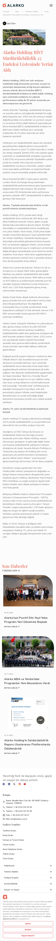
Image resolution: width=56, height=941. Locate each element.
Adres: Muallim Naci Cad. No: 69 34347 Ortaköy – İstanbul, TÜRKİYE (27, 801)
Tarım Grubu (8, 858)
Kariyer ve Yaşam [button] (11, 889)
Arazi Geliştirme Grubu (12, 849)
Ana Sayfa (6, 11)
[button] (51, 5)
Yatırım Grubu (9, 854)
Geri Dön (10, 23)
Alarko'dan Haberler (31, 11)
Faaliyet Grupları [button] (11, 877)
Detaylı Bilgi (10, 627)
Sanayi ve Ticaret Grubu (13, 840)
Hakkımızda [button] (9, 865)
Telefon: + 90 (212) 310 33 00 (19, 807)
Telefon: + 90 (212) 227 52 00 (19, 811)
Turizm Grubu (8, 844)
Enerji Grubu (8, 835)
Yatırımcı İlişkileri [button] (11, 871)
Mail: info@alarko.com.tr (16, 819)
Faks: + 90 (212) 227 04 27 (17, 815)
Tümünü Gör (9, 570)
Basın (17, 11)
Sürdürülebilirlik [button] (10, 883)
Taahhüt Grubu (9, 830)
